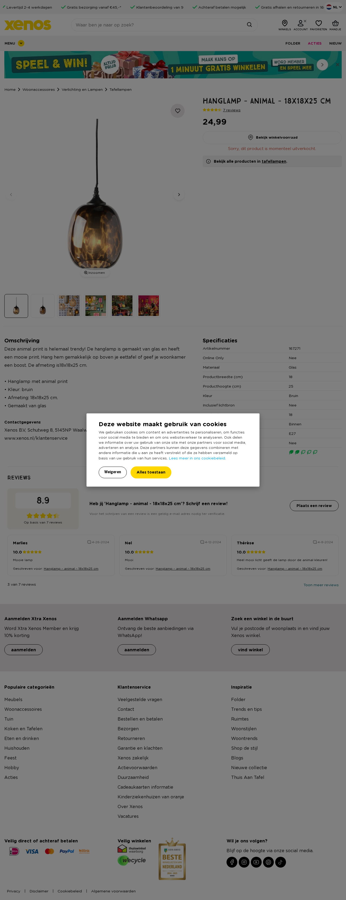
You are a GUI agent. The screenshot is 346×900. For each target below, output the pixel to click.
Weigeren (112, 472)
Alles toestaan (151, 472)
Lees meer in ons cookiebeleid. (197, 458)
